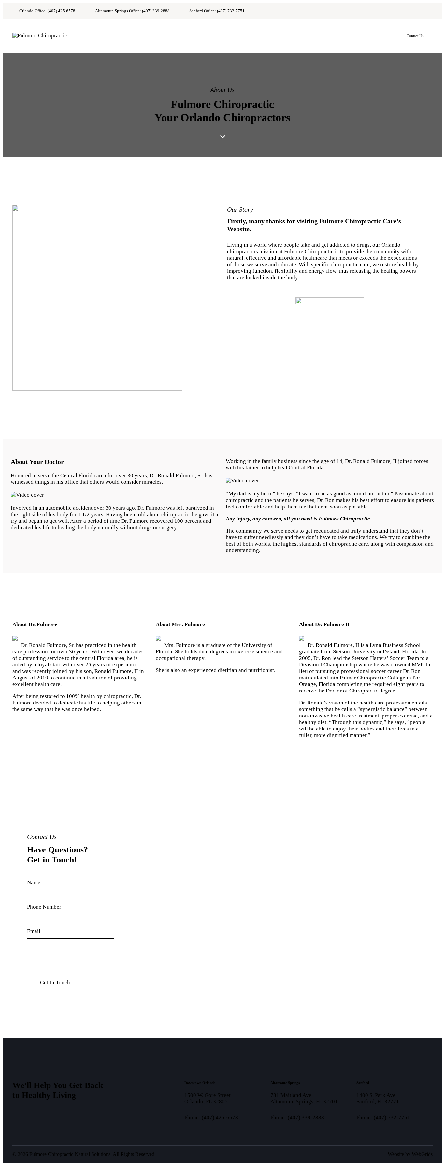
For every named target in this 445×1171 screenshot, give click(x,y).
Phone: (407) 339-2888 (297, 1117)
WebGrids (422, 1154)
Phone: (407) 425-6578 (211, 1117)
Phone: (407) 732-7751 (383, 1117)
